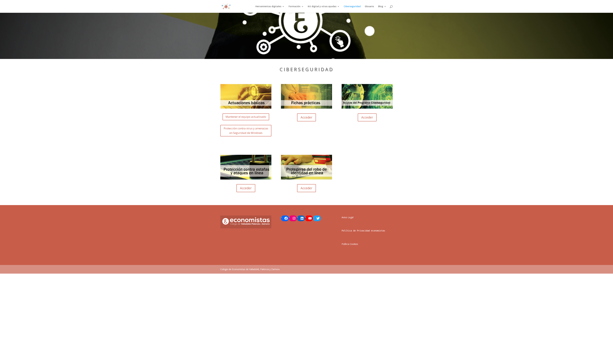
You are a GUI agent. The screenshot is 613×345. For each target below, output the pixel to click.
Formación (294, 6)
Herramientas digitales (268, 6)
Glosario (369, 6)
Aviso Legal (347, 217)
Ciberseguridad (352, 6)
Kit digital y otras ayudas (322, 6)
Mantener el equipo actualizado (246, 117)
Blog (380, 6)
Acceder (306, 117)
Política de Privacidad (356, 230)
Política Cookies (350, 243)
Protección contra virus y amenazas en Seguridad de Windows (246, 130)
